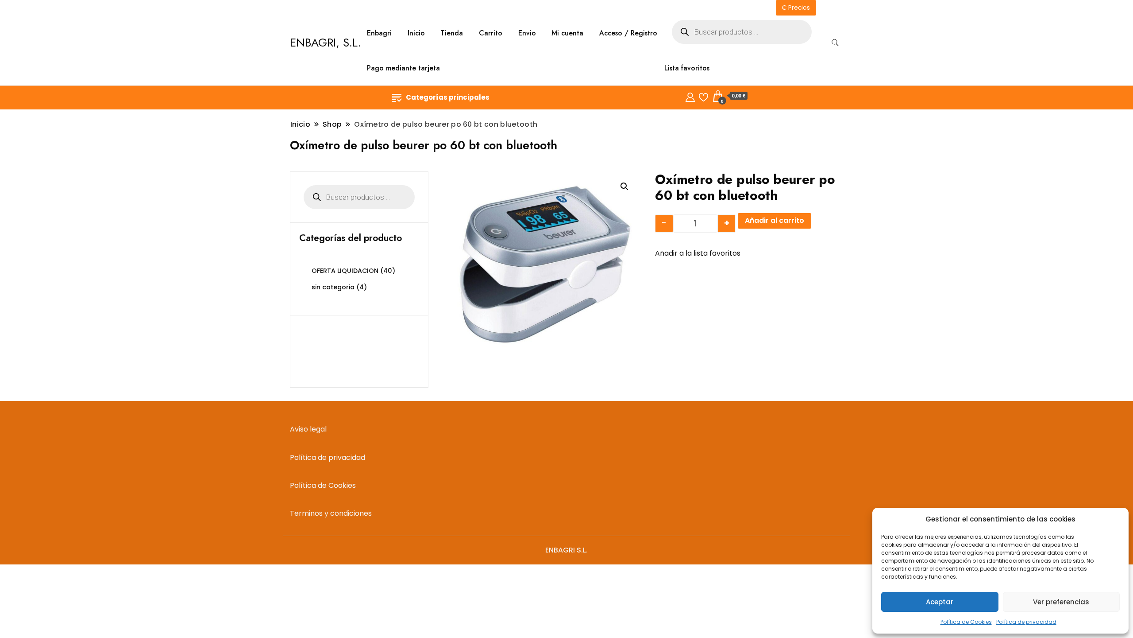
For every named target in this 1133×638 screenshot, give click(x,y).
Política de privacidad (1026, 622)
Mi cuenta (567, 33)
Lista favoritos (686, 68)
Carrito (490, 33)
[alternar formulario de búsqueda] (835, 43)
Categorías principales (447, 97)
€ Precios (796, 8)
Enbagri (379, 33)
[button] (624, 187)
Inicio (416, 33)
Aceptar (939, 602)
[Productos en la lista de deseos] (703, 95)
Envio (527, 33)
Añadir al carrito (774, 220)
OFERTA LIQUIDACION (345, 270)
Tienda (451, 33)
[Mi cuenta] (690, 95)
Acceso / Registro (628, 33)
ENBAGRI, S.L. (325, 42)
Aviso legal (308, 429)
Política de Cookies (966, 622)
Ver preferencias (1061, 602)
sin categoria (333, 287)
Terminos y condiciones (331, 513)
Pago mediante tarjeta (403, 68)
